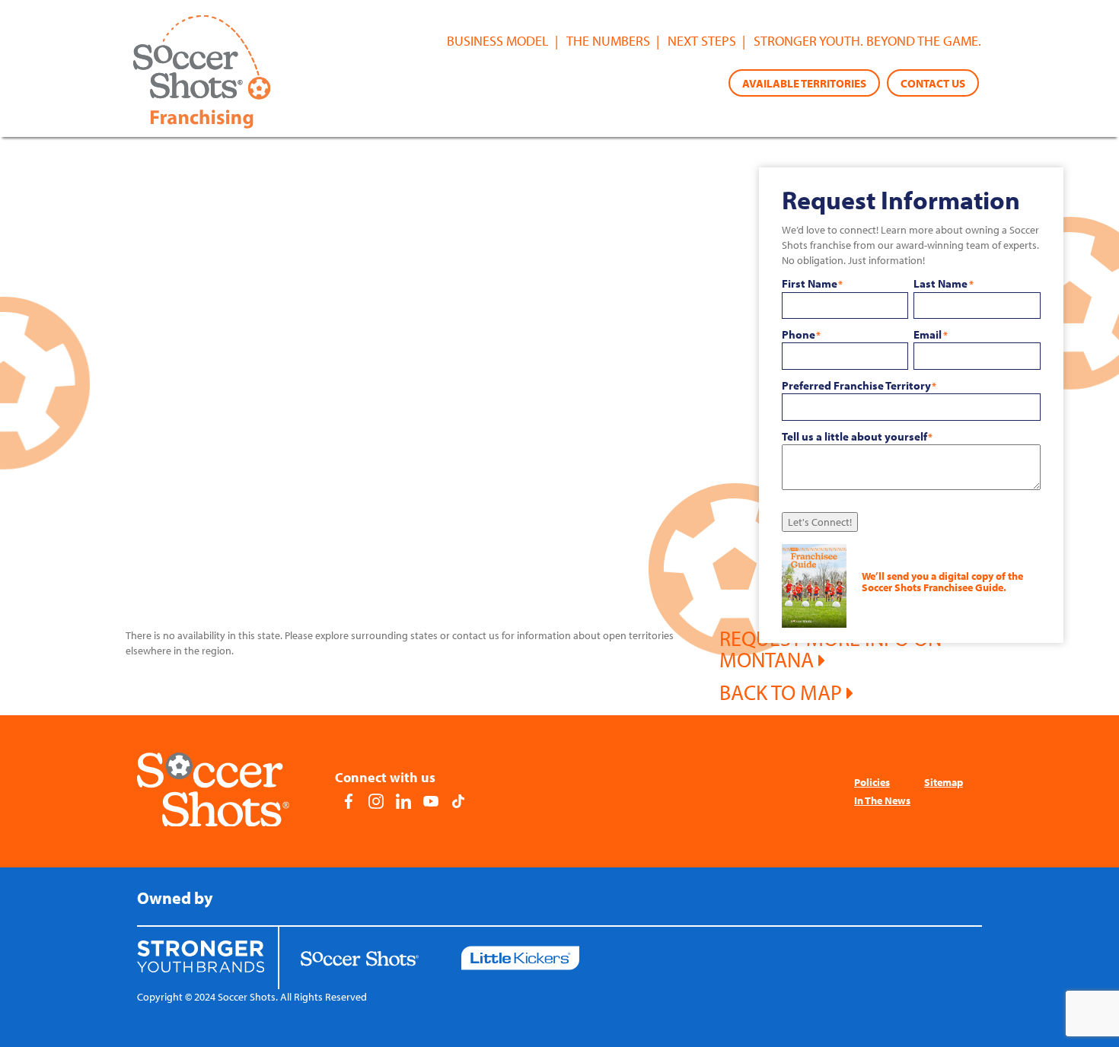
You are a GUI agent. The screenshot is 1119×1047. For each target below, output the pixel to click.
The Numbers (608, 40)
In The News (882, 800)
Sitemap (943, 782)
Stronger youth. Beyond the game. (867, 40)
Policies (872, 782)
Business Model (498, 40)
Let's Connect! (820, 522)
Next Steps (702, 40)
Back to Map (782, 692)
